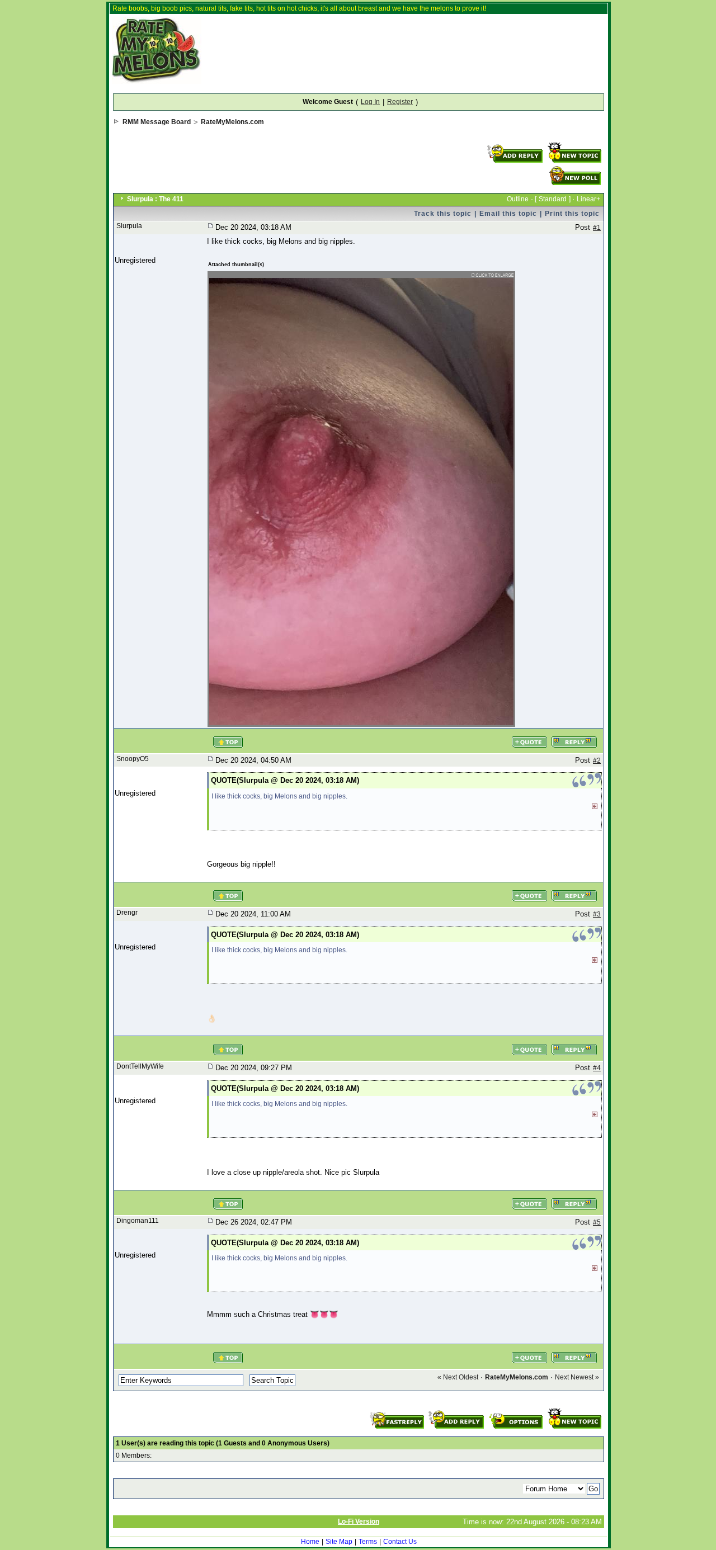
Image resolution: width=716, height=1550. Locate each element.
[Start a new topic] (574, 145)
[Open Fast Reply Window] (398, 1411)
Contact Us (400, 1542)
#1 (597, 227)
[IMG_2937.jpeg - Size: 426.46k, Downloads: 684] (362, 276)
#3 (597, 914)
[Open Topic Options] (515, 1411)
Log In (370, 102)
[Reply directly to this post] (574, 737)
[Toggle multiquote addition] (529, 737)
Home (310, 1542)
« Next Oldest (457, 1377)
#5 (597, 1222)
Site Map (339, 1542)
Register (400, 102)
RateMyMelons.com (232, 122)
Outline (518, 199)
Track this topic (443, 214)
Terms (368, 1542)
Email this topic (508, 214)
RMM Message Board (157, 122)
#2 (597, 760)
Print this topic (572, 214)
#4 (597, 1068)
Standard (553, 199)
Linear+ (588, 199)
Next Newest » (577, 1377)
